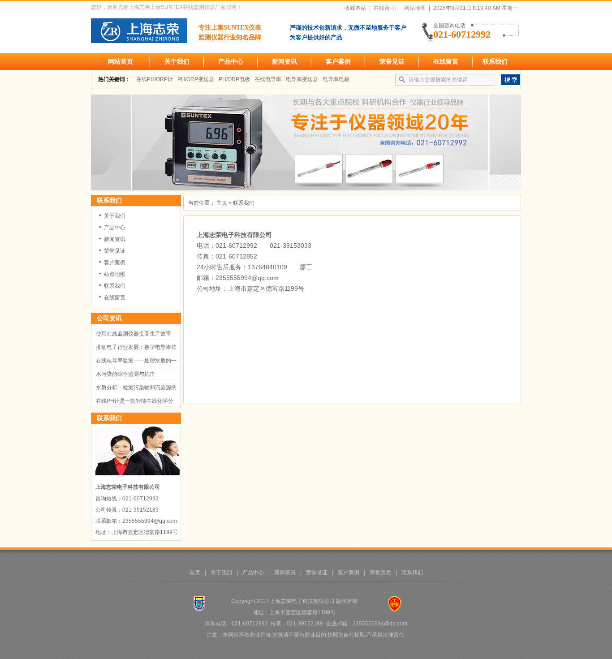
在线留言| (385, 8)
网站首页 (120, 61)
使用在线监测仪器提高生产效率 (133, 334)
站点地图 (114, 274)
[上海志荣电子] (306, 188)
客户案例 (338, 61)
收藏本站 (355, 8)
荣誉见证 (392, 61)
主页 (221, 203)
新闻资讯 (284, 61)
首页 (195, 572)
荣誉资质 (380, 572)
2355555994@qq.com (247, 277)
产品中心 (230, 61)
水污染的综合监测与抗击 (125, 374)
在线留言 (445, 61)
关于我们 (177, 61)
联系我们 (495, 61)
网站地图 (415, 8)
